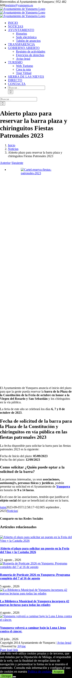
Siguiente (17, 163)
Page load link (9, 650)
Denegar (6, 675)
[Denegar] (14, 676)
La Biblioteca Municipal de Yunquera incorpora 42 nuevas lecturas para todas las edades (34, 603)
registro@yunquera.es (19, 5)
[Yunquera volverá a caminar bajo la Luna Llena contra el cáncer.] (36, 619)
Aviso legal (64, 642)
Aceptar (58, 671)
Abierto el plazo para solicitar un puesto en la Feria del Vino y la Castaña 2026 (34, 550)
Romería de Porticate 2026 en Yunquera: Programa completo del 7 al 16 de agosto (35, 576)
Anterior (5, 163)
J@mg (21, 646)
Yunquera (63, 486)
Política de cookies (39, 671)
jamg (3, 507)
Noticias (12, 510)
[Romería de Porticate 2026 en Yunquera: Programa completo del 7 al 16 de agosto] (36, 567)
